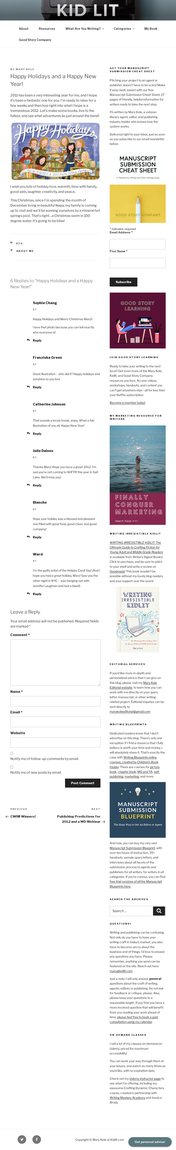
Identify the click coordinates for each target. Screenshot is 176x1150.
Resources (47, 28)
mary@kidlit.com (121, 971)
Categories (122, 28)
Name (16, 692)
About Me (25, 250)
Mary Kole (25, 69)
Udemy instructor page (145, 1078)
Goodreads (117, 571)
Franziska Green (47, 358)
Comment (20, 635)
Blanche (40, 502)
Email (16, 712)
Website (17, 733)
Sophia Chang (45, 303)
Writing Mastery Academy (127, 1097)
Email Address (121, 232)
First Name (118, 251)
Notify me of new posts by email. (36, 772)
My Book (150, 28)
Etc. (20, 243)
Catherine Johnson (49, 404)
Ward (38, 554)
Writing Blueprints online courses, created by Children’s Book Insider (134, 762)
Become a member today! (127, 402)
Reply (37, 340)
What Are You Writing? (82, 28)
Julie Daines (43, 451)
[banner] (88, 24)
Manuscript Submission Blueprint (132, 848)
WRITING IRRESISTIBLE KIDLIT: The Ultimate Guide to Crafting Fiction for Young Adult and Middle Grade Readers (136, 547)
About (24, 28)
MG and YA (145, 771)
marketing (132, 776)
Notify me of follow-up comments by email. (44, 759)
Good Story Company (35, 40)
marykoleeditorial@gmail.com (130, 711)
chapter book (127, 771)
